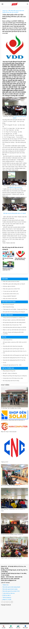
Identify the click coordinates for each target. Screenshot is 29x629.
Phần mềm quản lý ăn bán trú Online (11, 281)
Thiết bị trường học (6, 597)
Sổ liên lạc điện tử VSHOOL (9, 286)
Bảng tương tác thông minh (9, 370)
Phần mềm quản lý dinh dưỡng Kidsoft (11, 587)
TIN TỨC (4, 337)
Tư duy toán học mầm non (8, 593)
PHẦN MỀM (5, 279)
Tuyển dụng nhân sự (7, 339)
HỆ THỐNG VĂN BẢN (7, 315)
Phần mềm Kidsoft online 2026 (10, 298)
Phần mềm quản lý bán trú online (9, 589)
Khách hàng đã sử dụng (8, 307)
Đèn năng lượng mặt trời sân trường (11, 380)
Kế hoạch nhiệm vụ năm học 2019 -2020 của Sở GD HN (15, 343)
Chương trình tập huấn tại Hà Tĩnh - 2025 (12, 365)
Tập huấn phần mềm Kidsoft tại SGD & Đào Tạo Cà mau (14, 351)
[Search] (27, 4)
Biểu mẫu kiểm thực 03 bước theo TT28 (12, 325)
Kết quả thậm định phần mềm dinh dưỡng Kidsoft (14, 322)
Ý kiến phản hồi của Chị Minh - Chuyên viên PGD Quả (15, 309)
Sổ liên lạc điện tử (6, 595)
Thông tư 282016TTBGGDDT (9, 296)
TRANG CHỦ (5, 585)
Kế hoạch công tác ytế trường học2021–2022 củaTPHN (13, 333)
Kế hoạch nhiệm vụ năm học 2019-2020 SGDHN (14, 320)
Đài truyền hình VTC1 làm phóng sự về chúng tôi (14, 311)
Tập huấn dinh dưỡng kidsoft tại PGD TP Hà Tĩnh (14, 360)
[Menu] (2, 4)
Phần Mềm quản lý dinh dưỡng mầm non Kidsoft (14, 284)
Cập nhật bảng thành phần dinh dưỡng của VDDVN (14, 327)
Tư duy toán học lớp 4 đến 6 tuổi (10, 291)
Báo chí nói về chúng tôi (8, 304)
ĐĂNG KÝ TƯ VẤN (6, 599)
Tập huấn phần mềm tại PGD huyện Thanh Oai (13, 348)
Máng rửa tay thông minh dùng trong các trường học (15, 375)
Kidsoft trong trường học (15, 187)
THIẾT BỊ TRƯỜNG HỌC (8, 368)
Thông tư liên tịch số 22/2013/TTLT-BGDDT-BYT (14, 317)
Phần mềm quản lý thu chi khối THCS (11, 288)
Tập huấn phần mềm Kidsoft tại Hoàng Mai (12, 346)
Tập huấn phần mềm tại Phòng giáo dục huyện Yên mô (15, 355)
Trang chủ (4, 10)
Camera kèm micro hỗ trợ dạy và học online (13, 378)
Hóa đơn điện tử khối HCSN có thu (11, 293)
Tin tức (4, 362)
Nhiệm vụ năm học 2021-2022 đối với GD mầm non (14, 329)
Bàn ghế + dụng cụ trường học (10, 373)
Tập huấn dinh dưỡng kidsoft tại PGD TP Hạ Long (14, 357)
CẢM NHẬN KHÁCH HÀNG (9, 301)
